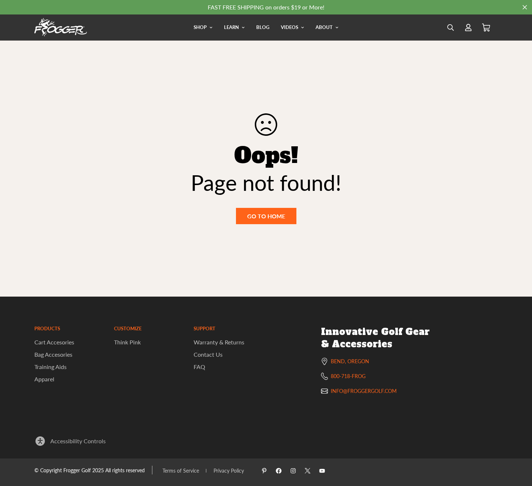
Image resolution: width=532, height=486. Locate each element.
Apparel (44, 379)
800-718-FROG (348, 376)
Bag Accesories (53, 354)
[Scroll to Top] (518, 446)
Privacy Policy (229, 471)
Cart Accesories (54, 342)
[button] (486, 27)
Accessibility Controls (78, 440)
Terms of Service (180, 471)
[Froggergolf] (60, 27)
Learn (231, 27)
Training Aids (50, 366)
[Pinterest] (264, 471)
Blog (262, 27)
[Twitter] (308, 471)
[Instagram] (293, 471)
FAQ (199, 366)
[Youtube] (322, 471)
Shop (200, 27)
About (324, 27)
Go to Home (266, 216)
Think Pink (127, 342)
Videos (289, 27)
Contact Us (208, 354)
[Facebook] (279, 471)
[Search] (450, 27)
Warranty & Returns (219, 342)
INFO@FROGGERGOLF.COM (364, 391)
